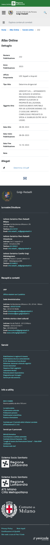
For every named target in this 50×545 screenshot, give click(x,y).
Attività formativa (9, 434)
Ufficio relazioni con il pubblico (14, 294)
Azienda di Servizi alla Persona (26, 12)
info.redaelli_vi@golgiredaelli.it (19, 248)
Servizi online (27, 29)
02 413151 (14, 229)
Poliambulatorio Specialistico (13, 373)
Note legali (21, 528)
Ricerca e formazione (10, 417)
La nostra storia (8, 408)
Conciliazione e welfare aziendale (15, 436)
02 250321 (14, 246)
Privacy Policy (7, 528)
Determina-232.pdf (21, 167)
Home (3, 29)
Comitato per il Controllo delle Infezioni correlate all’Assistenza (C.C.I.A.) (20, 423)
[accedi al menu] (4, 13)
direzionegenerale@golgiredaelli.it (20, 311)
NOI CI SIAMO (8, 401)
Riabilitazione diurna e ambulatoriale (16, 358)
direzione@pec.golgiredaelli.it (18, 313)
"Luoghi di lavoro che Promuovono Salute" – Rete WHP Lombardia (22, 442)
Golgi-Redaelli (22, 14)
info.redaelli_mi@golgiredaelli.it (20, 231)
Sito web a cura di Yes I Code (12, 534)
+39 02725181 (15, 306)
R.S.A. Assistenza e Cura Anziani (14, 361)
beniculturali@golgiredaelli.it (18, 330)
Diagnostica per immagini (12, 375)
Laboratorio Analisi (10, 370)
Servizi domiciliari (9, 365)
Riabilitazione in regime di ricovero (15, 356)
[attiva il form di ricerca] (45, 12)
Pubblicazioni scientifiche (12, 415)
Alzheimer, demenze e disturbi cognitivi (17, 363)
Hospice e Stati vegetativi (12, 368)
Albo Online (14, 29)
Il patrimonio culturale (11, 410)
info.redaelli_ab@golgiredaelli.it (19, 265)
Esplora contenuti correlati (20, 22)
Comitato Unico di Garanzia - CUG (15, 439)
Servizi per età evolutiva (11, 377)
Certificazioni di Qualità (10, 531)
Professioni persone (10, 412)
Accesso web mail (9, 446)
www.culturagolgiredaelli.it (16, 332)
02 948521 (14, 263)
